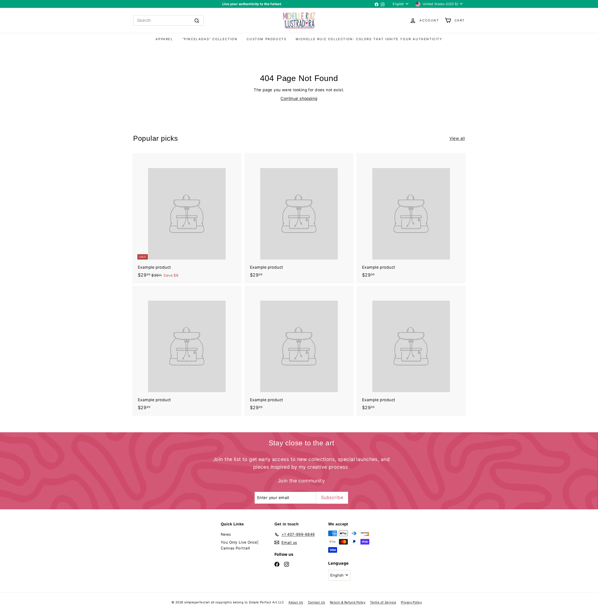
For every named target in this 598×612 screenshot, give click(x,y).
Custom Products (266, 39)
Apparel (164, 39)
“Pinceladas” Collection (210, 39)
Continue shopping (299, 98)
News (226, 534)
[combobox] (168, 20)
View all (457, 138)
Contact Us (316, 602)
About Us (295, 602)
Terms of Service (383, 602)
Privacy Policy (411, 602)
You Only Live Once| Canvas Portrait (239, 545)
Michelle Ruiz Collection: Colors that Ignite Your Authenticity (369, 39)
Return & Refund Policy (347, 602)
